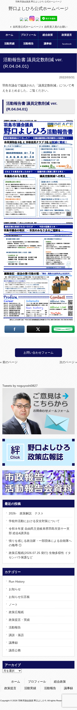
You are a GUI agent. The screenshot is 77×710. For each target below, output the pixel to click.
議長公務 (15, 650)
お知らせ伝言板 (19, 596)
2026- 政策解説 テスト (26, 513)
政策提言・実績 (19, 619)
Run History (17, 581)
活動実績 (30, 688)
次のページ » (68, 362)
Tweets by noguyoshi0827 (20, 385)
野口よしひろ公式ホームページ (38, 8)
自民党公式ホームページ (27, 26)
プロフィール (37, 681)
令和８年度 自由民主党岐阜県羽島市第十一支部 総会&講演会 (39, 531)
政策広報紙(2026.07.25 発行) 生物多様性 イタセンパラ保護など (40, 555)
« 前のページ (9, 362)
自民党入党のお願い (55, 26)
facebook (66, 44)
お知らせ (15, 589)
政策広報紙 (16, 612)
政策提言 (10, 688)
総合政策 (60, 681)
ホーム (15, 681)
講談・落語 (16, 635)
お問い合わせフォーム (38, 352)
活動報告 (15, 627)
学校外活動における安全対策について (34, 521)
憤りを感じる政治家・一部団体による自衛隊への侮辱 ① (40, 543)
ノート (13, 604)
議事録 (13, 642)
